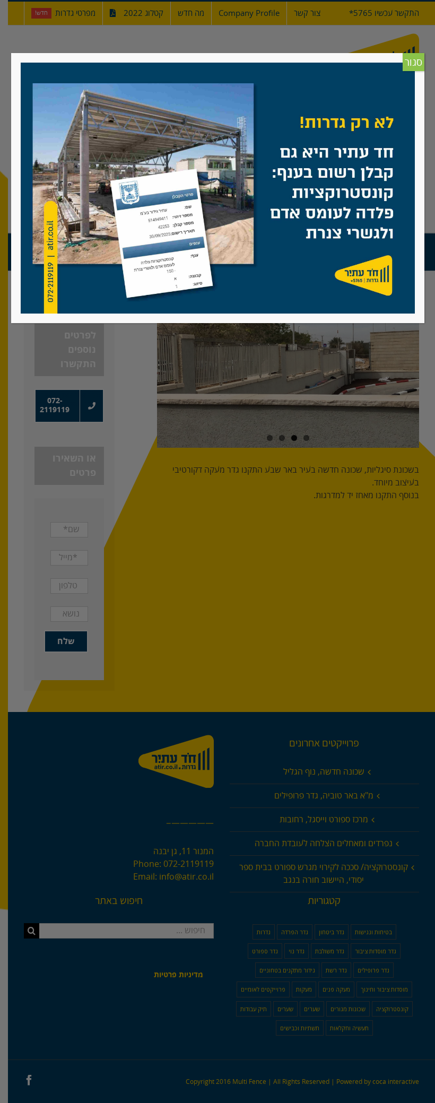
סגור (413, 62)
